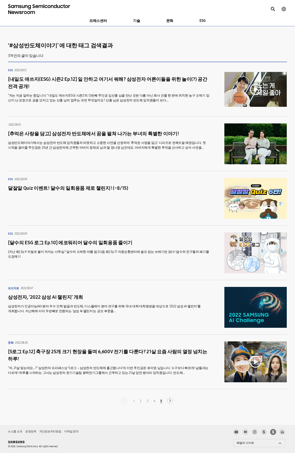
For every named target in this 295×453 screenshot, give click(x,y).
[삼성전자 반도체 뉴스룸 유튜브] (236, 432)
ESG (202, 20)
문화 (169, 20)
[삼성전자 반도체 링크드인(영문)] (282, 432)
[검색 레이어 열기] (273, 9)
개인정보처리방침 (50, 431)
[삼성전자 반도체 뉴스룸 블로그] (245, 432)
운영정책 (30, 431)
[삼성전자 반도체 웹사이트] (273, 432)
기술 (136, 20)
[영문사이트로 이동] (284, 9)
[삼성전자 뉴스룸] (264, 432)
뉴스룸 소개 (15, 431)
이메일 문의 (71, 431)
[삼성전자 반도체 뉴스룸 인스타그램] (255, 432)
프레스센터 (98, 20)
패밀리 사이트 (245, 443)
